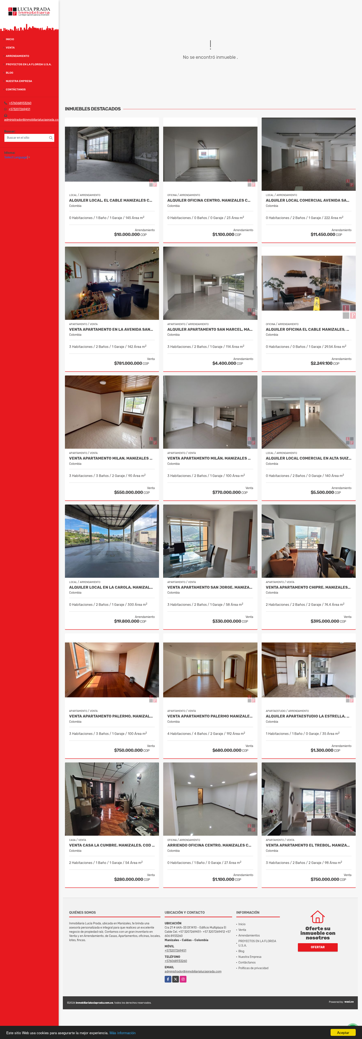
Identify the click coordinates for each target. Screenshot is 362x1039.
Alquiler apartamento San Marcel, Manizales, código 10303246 (210, 329)
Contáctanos (16, 89)
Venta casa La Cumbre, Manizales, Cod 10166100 (112, 845)
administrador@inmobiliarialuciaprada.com (32, 120)
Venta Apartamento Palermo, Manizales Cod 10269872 (112, 716)
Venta (10, 47)
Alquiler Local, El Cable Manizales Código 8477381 (112, 200)
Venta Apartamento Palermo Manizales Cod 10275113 (210, 716)
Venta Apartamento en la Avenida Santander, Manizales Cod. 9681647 (112, 329)
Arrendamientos (249, 935)
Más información (123, 1032)
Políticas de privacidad (253, 968)
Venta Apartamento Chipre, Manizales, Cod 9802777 (309, 587)
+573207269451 (19, 109)
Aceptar (343, 1032)
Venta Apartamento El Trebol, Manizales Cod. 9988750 (309, 845)
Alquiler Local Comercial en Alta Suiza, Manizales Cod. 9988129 (309, 458)
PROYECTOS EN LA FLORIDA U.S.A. (29, 64)
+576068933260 (20, 103)
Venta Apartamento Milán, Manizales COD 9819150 (210, 458)
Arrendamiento (17, 56)
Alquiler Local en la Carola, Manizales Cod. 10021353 (112, 587)
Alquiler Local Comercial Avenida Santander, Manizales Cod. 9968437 (309, 200)
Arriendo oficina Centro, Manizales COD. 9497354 (210, 845)
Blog (9, 72)
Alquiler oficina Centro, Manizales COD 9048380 (210, 200)
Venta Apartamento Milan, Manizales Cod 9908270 (112, 458)
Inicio (10, 39)
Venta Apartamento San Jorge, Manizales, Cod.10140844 (210, 587)
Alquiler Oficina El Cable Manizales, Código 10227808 (309, 329)
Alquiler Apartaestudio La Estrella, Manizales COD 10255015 (309, 716)
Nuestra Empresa (19, 81)
